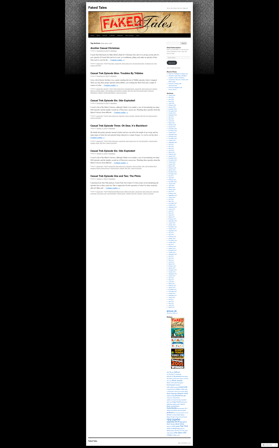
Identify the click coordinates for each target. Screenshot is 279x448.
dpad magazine (172, 393)
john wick (169, 402)
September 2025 (172, 115)
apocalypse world (171, 378)
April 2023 (171, 150)
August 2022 (171, 164)
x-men (174, 435)
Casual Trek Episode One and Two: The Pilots (115, 176)
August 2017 (171, 209)
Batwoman (169, 380)
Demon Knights (181, 391)
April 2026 (171, 103)
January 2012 (171, 287)
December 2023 (172, 136)
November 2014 (172, 240)
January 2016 (171, 225)
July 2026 (171, 97)
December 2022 (172, 158)
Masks (169, 406)
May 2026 (171, 101)
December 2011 (172, 289)
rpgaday (176, 419)
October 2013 (172, 252)
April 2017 (171, 215)
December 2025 (172, 109)
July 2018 (171, 199)
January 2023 (171, 156)
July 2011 (171, 299)
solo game (176, 426)
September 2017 (172, 207)
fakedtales (114, 51)
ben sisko (111, 63)
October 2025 (172, 113)
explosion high (171, 396)
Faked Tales (97, 7)
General (105, 89)
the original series (151, 116)
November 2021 (172, 174)
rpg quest (183, 421)
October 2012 (172, 272)
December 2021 (172, 172)
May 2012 (171, 280)
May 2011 (171, 303)
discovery (122, 116)
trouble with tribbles (109, 93)
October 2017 (172, 205)
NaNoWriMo (172, 408)
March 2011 (171, 307)
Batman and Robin (184, 378)
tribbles (100, 93)
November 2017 (172, 203)
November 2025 (172, 111)
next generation (143, 141)
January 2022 (171, 170)
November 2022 (172, 160)
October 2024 (172, 132)
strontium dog (175, 428)
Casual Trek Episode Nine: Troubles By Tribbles (116, 73)
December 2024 (172, 128)
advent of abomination (174, 376)
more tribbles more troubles (113, 91)
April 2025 (171, 121)
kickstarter (184, 402)
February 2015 (172, 236)
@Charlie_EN (171, 311)
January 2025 (171, 127)
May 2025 (171, 119)
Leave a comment (95, 65)
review (169, 414)
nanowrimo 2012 (182, 408)
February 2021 (172, 179)
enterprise (93, 193)
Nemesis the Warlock (172, 410)
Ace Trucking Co (171, 374)
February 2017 (172, 219)
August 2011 (171, 297)
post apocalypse (177, 412)
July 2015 (171, 232)
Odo (155, 63)
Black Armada (177, 380)
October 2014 (172, 242)
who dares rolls (180, 432)
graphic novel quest (172, 400)
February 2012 (172, 285)
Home (92, 35)
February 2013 (172, 266)
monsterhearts (175, 406)
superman (182, 428)
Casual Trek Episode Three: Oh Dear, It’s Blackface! (118, 125)
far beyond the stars (138, 63)
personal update (182, 410)
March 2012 (171, 283)
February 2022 (172, 168)
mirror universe (129, 116)
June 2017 (171, 211)
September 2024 (172, 134)
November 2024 (172, 130)
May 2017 (171, 213)
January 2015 (171, 238)
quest (182, 412)
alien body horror (119, 89)
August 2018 (171, 197)
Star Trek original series (140, 91)
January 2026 (171, 107)
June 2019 (171, 191)
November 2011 (172, 291)
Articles (104, 35)
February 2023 (172, 154)
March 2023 (171, 152)
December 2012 (172, 270)
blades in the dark (172, 383)
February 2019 (172, 193)
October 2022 (172, 162)
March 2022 (171, 166)
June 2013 (171, 258)
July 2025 (171, 117)
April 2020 (171, 185)
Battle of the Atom (129, 191)
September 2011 (172, 295)
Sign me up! (172, 63)
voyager (139, 193)
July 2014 (171, 244)
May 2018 (171, 201)
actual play (178, 374)
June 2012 (171, 278)
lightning (169, 404)
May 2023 (171, 148)
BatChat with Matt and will (116, 191)
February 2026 (172, 105)
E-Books (112, 35)
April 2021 (171, 178)
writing (169, 435)
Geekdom (120, 35)
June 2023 (171, 146)
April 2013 (171, 262)
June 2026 (171, 99)
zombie (178, 435)
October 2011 (172, 293)
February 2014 (172, 246)
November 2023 (172, 138)
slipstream (169, 426)
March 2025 (171, 123)
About (98, 35)
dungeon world (182, 393)
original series (153, 141)
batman (177, 378)
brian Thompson (113, 141)
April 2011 (171, 305)
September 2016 (172, 221)
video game (185, 430)
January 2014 (171, 248)
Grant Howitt (176, 398)
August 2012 (171, 276)
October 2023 (172, 140)
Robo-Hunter (181, 415)
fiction (177, 395)
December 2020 (172, 181)
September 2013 (172, 254)
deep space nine (127, 63)
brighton (178, 385)
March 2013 (171, 264)
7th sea (171, 372)
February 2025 (172, 125)
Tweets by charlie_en (172, 313)
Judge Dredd (176, 402)
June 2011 (171, 301)
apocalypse (185, 376)
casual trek (99, 63)
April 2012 (171, 281)
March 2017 (171, 217)
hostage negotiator (181, 400)
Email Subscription (174, 47)
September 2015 (172, 230)
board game (180, 383)
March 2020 (171, 187)
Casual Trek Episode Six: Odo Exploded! (112, 100)
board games (171, 384)
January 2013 (171, 268)
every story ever (101, 193)
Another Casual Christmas (105, 48)
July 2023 (171, 144)
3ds (168, 372)
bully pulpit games (172, 387)
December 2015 (172, 227)
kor (137, 141)
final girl (183, 395)
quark (97, 143)
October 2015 (172, 229)
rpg (169, 419)
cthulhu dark (184, 389)
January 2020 (171, 189)
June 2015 (171, 234)
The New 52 (178, 430)
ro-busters (174, 415)
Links (137, 35)
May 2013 (171, 260)
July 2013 (171, 256)
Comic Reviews (171, 389)
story (169, 428)
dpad (186, 391)
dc (167, 391)
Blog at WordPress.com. (184, 443)
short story (179, 423)
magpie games (176, 404)
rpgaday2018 (173, 421)
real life (186, 412)
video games (170, 433)
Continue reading (117, 60)
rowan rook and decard (181, 417)
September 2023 (172, 142)
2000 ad (177, 372)
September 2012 (172, 274)
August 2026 (171, 95)
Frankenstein (170, 398)
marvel (182, 404)
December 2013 (172, 250)
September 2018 (172, 195)
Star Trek (130, 91)
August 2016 (171, 223)
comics (178, 389)
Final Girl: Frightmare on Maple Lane (178, 74)
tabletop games (170, 430)
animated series (129, 89)
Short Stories (129, 35)
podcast (124, 91)
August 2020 (171, 183)
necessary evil (149, 63)
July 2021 (171, 176)
